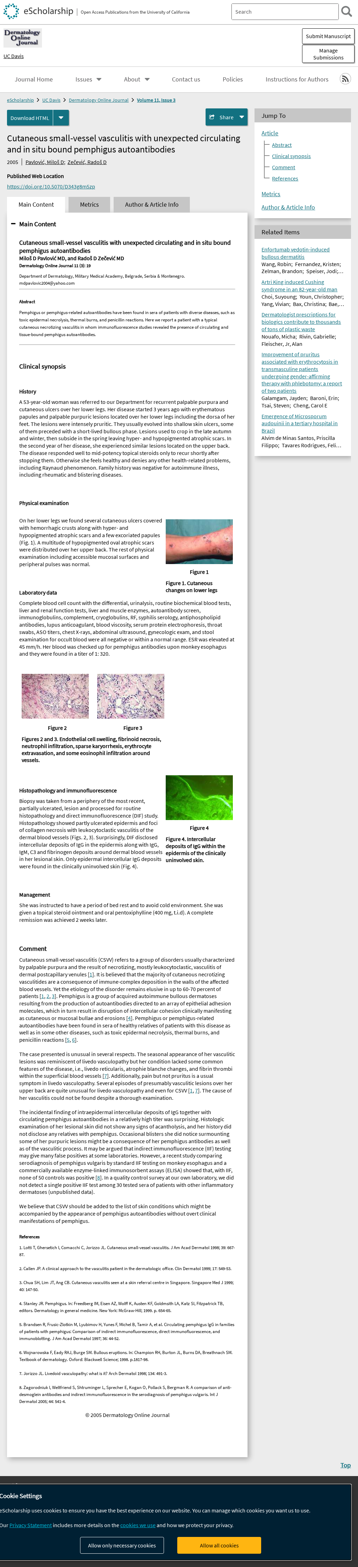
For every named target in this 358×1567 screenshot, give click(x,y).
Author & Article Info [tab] (152, 204)
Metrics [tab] (89, 204)
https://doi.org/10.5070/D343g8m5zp (51, 186)
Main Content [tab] (36, 204)
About (132, 79)
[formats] (61, 118)
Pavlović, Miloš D (45, 161)
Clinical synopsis (291, 155)
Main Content (37, 224)
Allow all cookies (219, 1545)
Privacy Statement (30, 1525)
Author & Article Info (288, 207)
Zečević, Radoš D (87, 161)
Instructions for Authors (297, 79)
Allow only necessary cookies (122, 1545)
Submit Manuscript (328, 36)
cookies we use (138, 1525)
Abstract (282, 144)
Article (270, 133)
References (285, 178)
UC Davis (13, 55)
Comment (283, 167)
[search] (347, 11)
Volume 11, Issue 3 (156, 100)
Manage (328, 54)
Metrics (271, 194)
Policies (233, 79)
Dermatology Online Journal (99, 100)
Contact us (186, 79)
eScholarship (20, 100)
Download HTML (29, 117)
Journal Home (34, 79)
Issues (84, 79)
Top (346, 1465)
